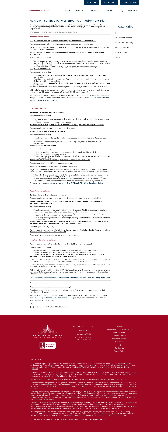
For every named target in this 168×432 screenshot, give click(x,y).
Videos (117, 57)
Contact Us (132, 11)
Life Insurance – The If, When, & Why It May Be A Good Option (78, 183)
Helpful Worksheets (123, 38)
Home (67, 11)
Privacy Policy (119, 351)
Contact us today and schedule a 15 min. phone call (50, 298)
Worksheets (119, 342)
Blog (117, 33)
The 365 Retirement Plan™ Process (119, 329)
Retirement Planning (124, 43)
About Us (79, 11)
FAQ (121, 11)
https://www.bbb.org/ (96, 419)
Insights (108, 11)
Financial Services (119, 336)
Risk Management (123, 47)
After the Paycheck (119, 339)
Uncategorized (121, 52)
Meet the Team (119, 333)
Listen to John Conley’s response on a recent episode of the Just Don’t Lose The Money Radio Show (70, 278)
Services (94, 11)
